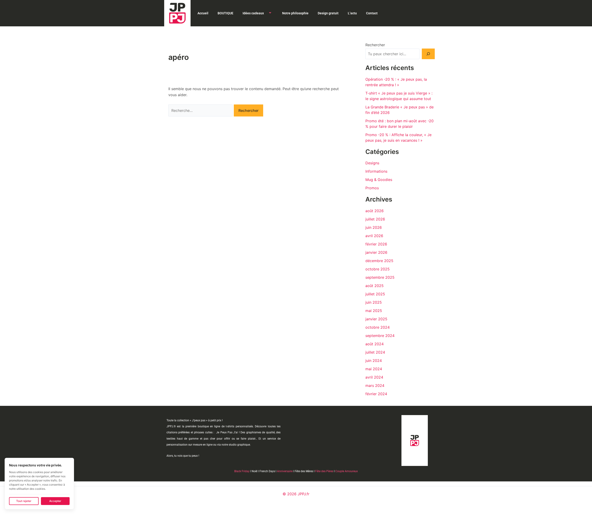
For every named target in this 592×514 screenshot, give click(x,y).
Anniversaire (285, 471)
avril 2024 (374, 377)
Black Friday (242, 471)
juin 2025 (373, 302)
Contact (372, 13)
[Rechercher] (428, 54)
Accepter (55, 501)
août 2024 (374, 344)
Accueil (202, 13)
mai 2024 (373, 369)
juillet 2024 (375, 352)
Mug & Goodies (378, 179)
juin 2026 (373, 227)
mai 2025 (373, 310)
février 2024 (376, 394)
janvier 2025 (376, 319)
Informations (376, 171)
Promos (372, 188)
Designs (372, 163)
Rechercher (375, 45)
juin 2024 (373, 360)
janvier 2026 (376, 252)
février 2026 (376, 244)
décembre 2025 (379, 260)
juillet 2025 (375, 294)
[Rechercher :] (201, 110)
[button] (265, 13)
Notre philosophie (295, 13)
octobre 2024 (377, 327)
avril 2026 (374, 235)
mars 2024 (374, 385)
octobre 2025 (377, 269)
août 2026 (374, 210)
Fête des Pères (324, 471)
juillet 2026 (375, 219)
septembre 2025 (380, 277)
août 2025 (374, 285)
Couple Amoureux (346, 471)
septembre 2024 (380, 335)
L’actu (352, 13)
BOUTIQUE (225, 13)
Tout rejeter (23, 501)
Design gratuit (328, 13)
